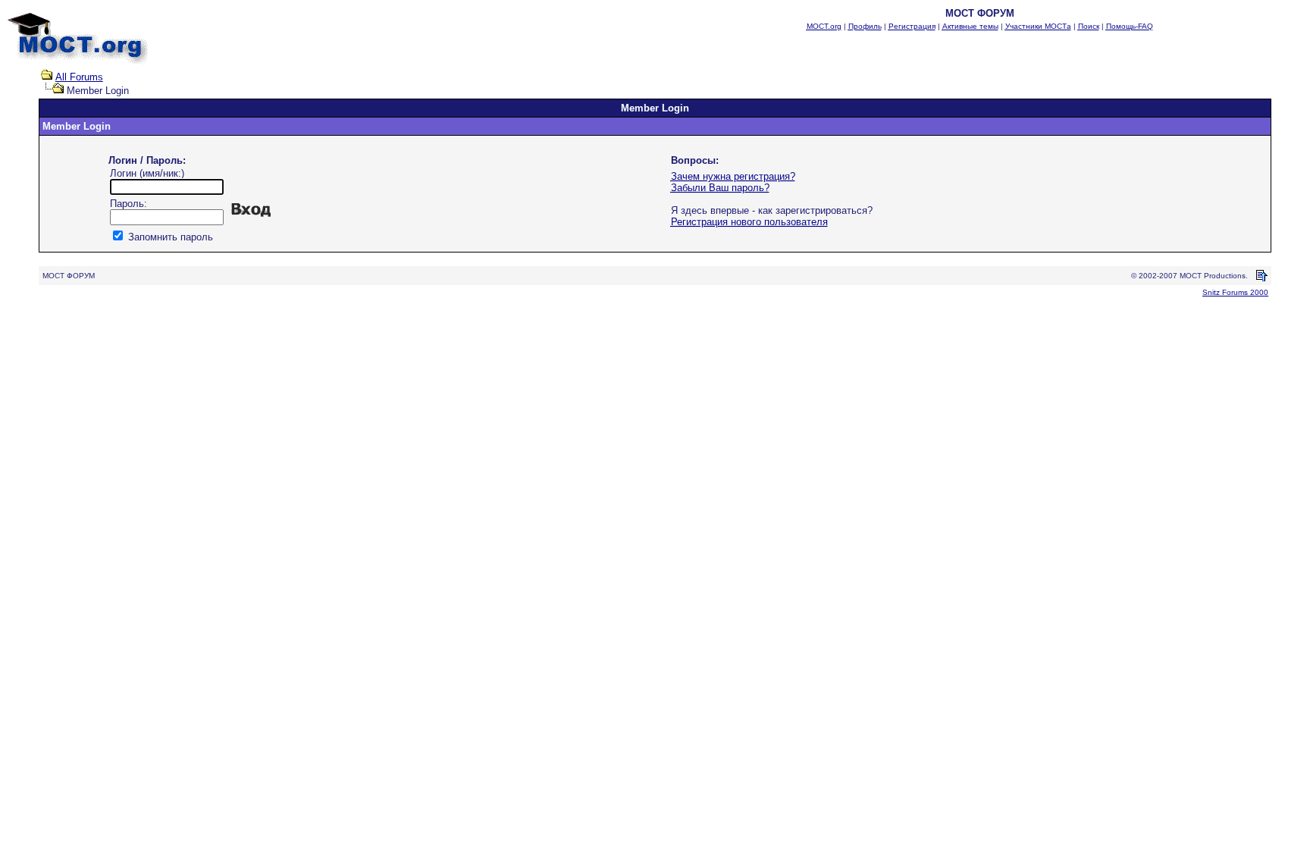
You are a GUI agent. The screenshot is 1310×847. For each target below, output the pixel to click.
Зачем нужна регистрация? (733, 176)
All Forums (79, 77)
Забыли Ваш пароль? (720, 187)
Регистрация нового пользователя (749, 221)
